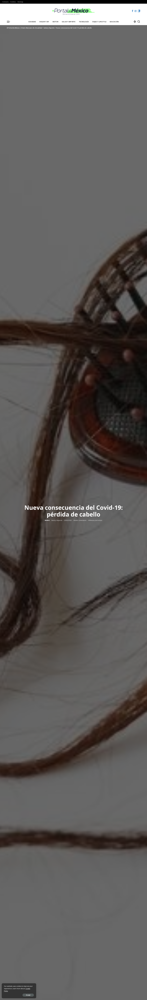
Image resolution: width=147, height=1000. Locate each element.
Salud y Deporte (56, 520)
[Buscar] (138, 21)
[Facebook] (132, 11)
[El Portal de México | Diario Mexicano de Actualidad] (73, 11)
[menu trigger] (9, 21)
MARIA (47, 520)
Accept (28, 995)
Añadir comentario (80, 520)
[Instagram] (135, 11)
